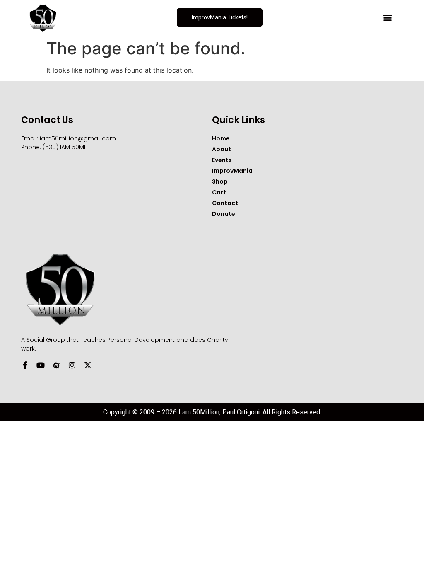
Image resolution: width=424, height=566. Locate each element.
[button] (388, 17)
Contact (225, 203)
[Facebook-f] (25, 365)
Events (222, 160)
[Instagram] (72, 365)
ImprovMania (232, 171)
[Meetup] (56, 365)
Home (221, 138)
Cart (219, 192)
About (221, 149)
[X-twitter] (88, 365)
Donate (223, 214)
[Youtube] (40, 365)
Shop (220, 181)
